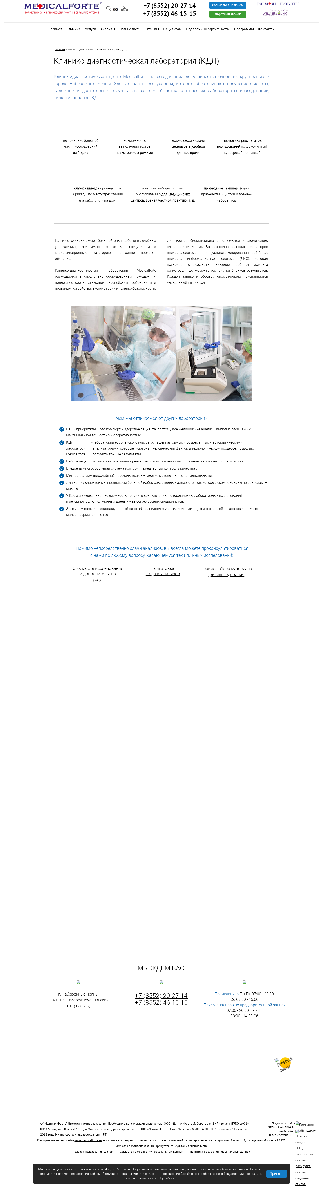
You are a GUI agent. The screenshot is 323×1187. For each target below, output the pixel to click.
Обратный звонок (228, 14)
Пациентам (172, 29)
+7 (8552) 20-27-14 (161, 995)
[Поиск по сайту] (108, 8)
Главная (55, 29)
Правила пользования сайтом (93, 1152)
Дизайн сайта (285, 1131)
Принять (276, 1174)
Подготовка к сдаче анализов (163, 571)
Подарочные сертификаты (208, 29)
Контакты (266, 29)
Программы (244, 29)
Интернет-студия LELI (281, 1134)
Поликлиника (226, 994)
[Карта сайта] (124, 8)
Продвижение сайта (283, 1123)
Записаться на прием (227, 5)
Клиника (74, 29)
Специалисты (130, 29)
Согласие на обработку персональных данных (151, 1152)
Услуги (90, 29)
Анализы (107, 29)
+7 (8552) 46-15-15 (161, 1002)
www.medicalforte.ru (88, 1140)
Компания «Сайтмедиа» (281, 1126)
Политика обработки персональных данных (220, 1152)
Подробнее (166, 1178)
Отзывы (152, 29)
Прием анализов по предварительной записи (244, 1005)
